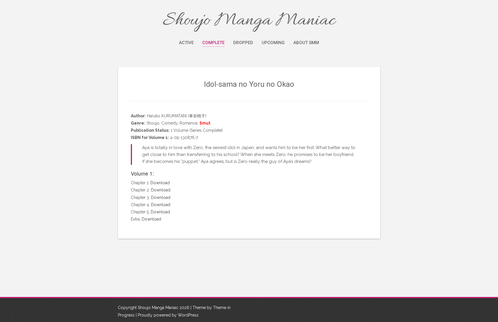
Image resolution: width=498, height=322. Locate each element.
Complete (213, 42)
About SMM (306, 42)
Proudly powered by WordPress (168, 315)
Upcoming (273, 42)
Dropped (243, 42)
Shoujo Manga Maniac (249, 20)
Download (160, 182)
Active (186, 42)
